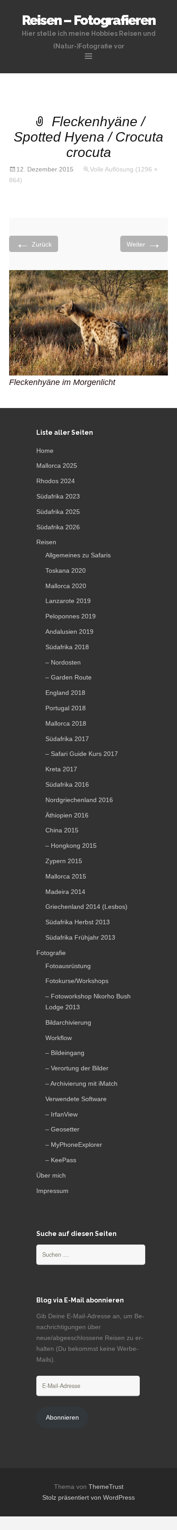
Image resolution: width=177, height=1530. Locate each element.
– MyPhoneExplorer (73, 1144)
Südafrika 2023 (58, 496)
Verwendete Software (76, 1098)
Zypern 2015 (63, 861)
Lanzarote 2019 (68, 600)
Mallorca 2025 (56, 465)
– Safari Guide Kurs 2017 (81, 753)
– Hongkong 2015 (71, 845)
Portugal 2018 (65, 708)
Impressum (52, 1190)
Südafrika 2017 (67, 738)
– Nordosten (63, 662)
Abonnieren (62, 1417)
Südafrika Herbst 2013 (77, 922)
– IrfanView (61, 1114)
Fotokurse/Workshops (76, 980)
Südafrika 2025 (58, 511)
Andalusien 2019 (69, 631)
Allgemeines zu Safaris (78, 555)
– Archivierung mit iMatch (81, 1083)
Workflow (58, 1037)
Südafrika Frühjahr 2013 (80, 937)
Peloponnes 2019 (70, 616)
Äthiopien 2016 (66, 815)
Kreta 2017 (61, 769)
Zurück (33, 244)
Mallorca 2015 (65, 876)
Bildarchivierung (68, 1022)
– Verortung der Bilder (76, 1068)
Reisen (46, 542)
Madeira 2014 (65, 891)
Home (45, 450)
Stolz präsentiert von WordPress (88, 1497)
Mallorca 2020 (65, 585)
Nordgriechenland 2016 (79, 799)
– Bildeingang (64, 1052)
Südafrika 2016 (67, 784)
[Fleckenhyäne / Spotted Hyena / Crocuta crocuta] (88, 322)
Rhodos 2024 (55, 481)
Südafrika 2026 (58, 527)
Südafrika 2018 (67, 647)
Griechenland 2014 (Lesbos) (86, 906)
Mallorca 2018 (65, 723)
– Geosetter (62, 1129)
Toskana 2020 (65, 570)
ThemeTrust (105, 1486)
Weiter (144, 244)
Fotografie (51, 952)
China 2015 (62, 830)
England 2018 (65, 692)
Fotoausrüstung (68, 965)
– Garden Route (68, 677)
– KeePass (60, 1160)
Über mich (51, 1175)
